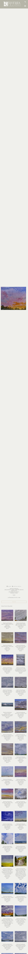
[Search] (25, 1)
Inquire (14, 601)
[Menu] (25, 6)
